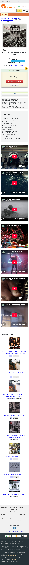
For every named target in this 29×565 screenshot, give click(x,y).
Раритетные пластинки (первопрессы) (11, 520)
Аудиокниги (22, 510)
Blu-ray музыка (14, 509)
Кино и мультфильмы (23, 508)
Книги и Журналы (5, 522)
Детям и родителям (22, 513)
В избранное (14, 85)
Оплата (25, 1)
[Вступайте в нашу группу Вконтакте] (14, 528)
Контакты (13, 1)
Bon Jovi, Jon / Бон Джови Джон (18, 65)
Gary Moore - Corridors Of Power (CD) (14, 494)
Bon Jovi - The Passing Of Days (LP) (14, 415)
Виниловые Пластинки (4, 508)
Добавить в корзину (14, 81)
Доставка (19, 1)
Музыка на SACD (14, 507)
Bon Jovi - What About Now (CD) (14, 456)
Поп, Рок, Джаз (4, 510)
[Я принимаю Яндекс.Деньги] (24, 536)
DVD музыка (13, 511)
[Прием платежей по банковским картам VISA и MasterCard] (16, 536)
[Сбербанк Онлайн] (8, 536)
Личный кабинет (27, 11)
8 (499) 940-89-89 (11, 555)
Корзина (24, 6)
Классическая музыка (4, 513)
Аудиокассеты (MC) (6, 518)
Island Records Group (16, 64)
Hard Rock (16, 67)
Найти (19, 11)
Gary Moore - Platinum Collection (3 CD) (15, 474)
